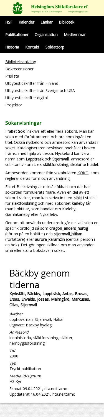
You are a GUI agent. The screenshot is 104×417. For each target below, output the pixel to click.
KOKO (82, 172)
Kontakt (32, 47)
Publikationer (17, 34)
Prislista (12, 76)
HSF (8, 22)
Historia (12, 47)
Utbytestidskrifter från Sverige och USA (40, 90)
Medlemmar (75, 34)
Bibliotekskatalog (20, 61)
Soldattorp (54, 47)
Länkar (46, 22)
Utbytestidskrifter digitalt (27, 97)
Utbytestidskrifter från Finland (31, 83)
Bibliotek (66, 22)
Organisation (46, 34)
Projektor (13, 105)
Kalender (26, 22)
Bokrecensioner (19, 68)
